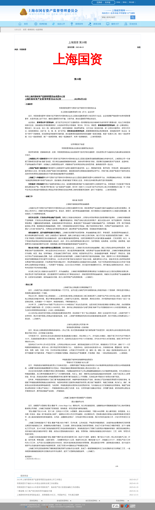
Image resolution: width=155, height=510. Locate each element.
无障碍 (99, 2)
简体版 (118, 2)
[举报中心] (130, 507)
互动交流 (133, 24)
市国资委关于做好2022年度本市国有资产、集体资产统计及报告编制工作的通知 (48, 487)
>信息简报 (39, 29)
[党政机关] (122, 507)
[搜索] (132, 17)
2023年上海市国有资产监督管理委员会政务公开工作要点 (39, 480)
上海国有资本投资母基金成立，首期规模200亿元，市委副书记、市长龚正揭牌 (48, 495)
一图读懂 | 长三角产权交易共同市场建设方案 (34, 491)
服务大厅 (115, 24)
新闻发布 (79, 24)
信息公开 (61, 24)
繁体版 (125, 2)
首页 (26, 24)
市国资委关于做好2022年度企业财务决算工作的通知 (37, 483)
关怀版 (107, 2)
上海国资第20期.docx (32, 459)
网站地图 (131, 2)
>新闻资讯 (31, 29)
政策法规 (97, 24)
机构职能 (43, 24)
